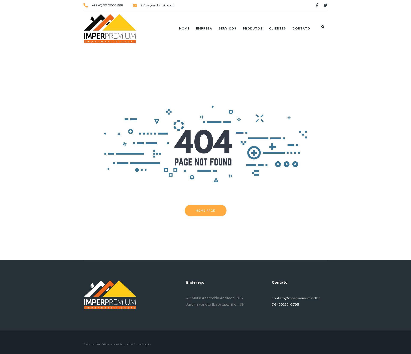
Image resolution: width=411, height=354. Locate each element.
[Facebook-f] (317, 5)
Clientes (277, 28)
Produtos (253, 28)
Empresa (204, 28)
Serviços (228, 28)
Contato (301, 28)
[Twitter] (325, 5)
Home (184, 28)
